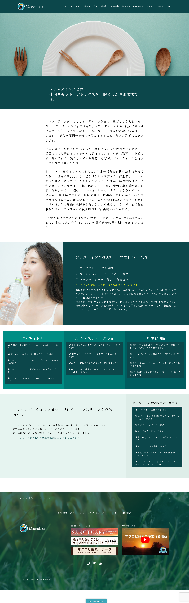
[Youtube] (100, 563)
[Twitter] (94, 563)
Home (21, 498)
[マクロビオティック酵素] (30, 6)
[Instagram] (88, 563)
